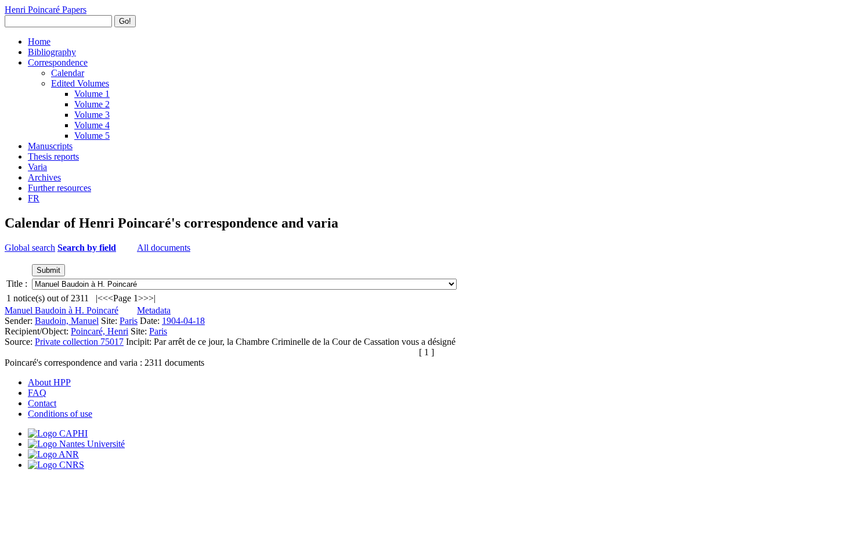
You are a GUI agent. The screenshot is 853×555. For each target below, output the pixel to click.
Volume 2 (92, 104)
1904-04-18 (183, 321)
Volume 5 (92, 135)
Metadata (154, 310)
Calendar (67, 73)
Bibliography (52, 52)
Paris (129, 321)
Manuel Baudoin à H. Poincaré (61, 310)
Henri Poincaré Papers (45, 10)
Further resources (59, 188)
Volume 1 (92, 94)
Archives (44, 177)
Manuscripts (50, 146)
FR (33, 198)
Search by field (86, 248)
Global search (30, 248)
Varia (37, 167)
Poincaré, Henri (99, 331)
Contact (42, 403)
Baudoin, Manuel (67, 321)
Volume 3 (92, 115)
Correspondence (58, 62)
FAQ (37, 393)
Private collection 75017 (79, 342)
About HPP (49, 382)
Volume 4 (92, 125)
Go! (125, 21)
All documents (163, 248)
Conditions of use (60, 414)
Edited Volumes (80, 83)
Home (39, 41)
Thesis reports (53, 156)
